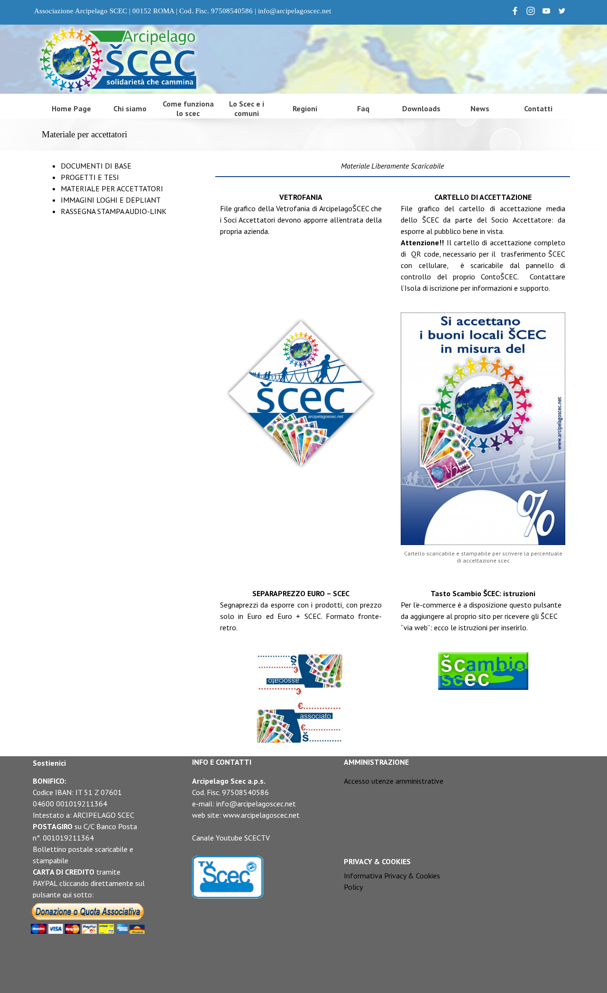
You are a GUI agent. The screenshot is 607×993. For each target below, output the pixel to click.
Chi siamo (130, 108)
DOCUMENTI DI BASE (96, 165)
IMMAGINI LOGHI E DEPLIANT (111, 200)
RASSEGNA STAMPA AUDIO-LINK (113, 211)
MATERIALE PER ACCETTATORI (112, 188)
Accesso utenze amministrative (393, 781)
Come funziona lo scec (188, 108)
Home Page (71, 108)
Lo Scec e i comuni (246, 108)
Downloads (421, 108)
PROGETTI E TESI (90, 177)
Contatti (538, 108)
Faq (363, 108)
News (479, 108)
